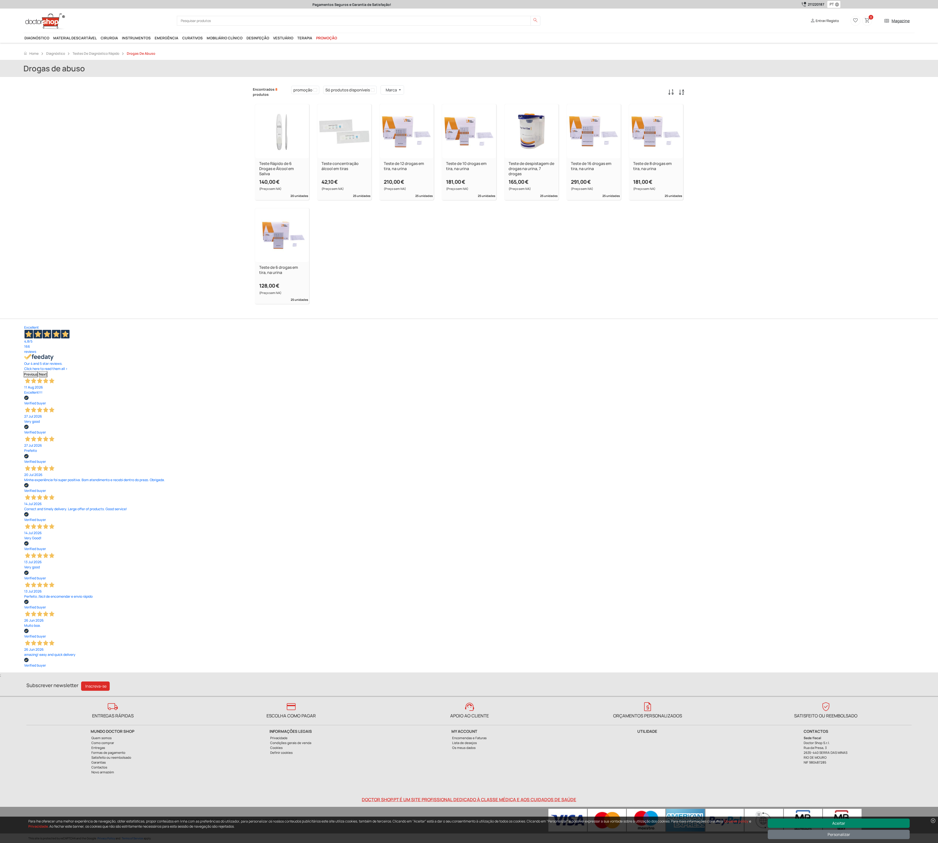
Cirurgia (109, 37)
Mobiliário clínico (225, 37)
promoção (326, 37)
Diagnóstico (36, 37)
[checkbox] (315, 90)
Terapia (304, 37)
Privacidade (38, 826)
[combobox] (830, 4)
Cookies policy (736, 821)
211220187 (816, 4)
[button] (838, 4)
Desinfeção (257, 37)
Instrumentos (136, 37)
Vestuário (283, 37)
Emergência (166, 37)
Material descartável (75, 37)
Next (43, 374)
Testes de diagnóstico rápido (96, 53)
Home (31, 53)
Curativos (192, 37)
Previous (30, 374)
